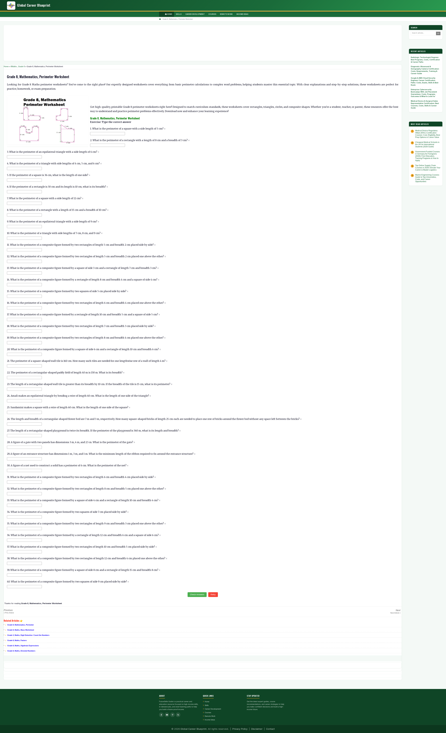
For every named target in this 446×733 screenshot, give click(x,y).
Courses (208, 712)
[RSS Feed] (178, 715)
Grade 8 (21, 66)
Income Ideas (210, 720)
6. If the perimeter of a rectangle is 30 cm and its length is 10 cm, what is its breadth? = (57, 186)
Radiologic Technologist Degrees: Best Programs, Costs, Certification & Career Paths (425, 59)
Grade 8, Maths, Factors (17, 640)
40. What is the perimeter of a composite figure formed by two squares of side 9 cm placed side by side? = (68, 581)
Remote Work (210, 716)
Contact (270, 729)
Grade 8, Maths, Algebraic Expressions (23, 646)
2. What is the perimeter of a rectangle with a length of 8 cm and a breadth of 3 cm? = (140, 140)
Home (169, 14)
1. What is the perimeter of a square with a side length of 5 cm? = (128, 128)
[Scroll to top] (440, 728)
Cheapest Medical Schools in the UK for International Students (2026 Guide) (427, 144)
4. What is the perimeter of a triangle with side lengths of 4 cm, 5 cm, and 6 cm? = (54, 163)
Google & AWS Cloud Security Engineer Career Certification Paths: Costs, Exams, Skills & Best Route (424, 81)
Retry (213, 594)
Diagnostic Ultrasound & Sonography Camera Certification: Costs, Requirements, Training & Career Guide (425, 70)
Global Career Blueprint (193, 729)
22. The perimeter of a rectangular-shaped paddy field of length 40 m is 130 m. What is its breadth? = (66, 372)
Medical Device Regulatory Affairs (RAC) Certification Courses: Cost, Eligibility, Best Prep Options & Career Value (427, 134)
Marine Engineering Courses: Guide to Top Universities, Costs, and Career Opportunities (427, 178)
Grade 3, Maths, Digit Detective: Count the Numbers (28, 635)
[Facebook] (161, 715)
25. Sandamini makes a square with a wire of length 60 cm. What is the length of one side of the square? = (68, 407)
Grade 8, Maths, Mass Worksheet (20, 630)
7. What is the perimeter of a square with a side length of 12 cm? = (45, 198)
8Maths (14, 66)
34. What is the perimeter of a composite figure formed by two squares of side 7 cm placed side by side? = (68, 511)
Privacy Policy (240, 729)
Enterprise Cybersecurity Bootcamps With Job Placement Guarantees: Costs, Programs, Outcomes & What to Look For (424, 93)
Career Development (213, 709)
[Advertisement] (75, 43)
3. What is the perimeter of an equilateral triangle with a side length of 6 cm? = (53, 151)
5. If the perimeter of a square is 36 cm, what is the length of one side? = (48, 175)
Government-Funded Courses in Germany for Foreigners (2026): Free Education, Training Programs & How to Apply (427, 156)
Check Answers (197, 594)
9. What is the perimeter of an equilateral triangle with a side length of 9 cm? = (53, 221)
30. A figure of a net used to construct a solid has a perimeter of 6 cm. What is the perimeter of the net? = (67, 465)
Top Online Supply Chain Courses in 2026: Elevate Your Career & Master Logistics (427, 167)
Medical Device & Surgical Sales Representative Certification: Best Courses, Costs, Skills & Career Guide (425, 104)
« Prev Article (9, 613)
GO (438, 33)
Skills (207, 705)
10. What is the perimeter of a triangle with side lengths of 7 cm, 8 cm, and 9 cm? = (55, 233)
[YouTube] (167, 715)
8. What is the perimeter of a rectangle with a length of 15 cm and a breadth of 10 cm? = (58, 209)
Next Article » (395, 613)
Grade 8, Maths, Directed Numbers (21, 651)
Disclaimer (256, 729)
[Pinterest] (172, 715)
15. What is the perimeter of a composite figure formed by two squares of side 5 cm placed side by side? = (67, 291)
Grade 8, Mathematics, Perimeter (20, 625)
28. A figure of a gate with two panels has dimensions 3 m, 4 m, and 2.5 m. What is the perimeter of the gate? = (71, 442)
